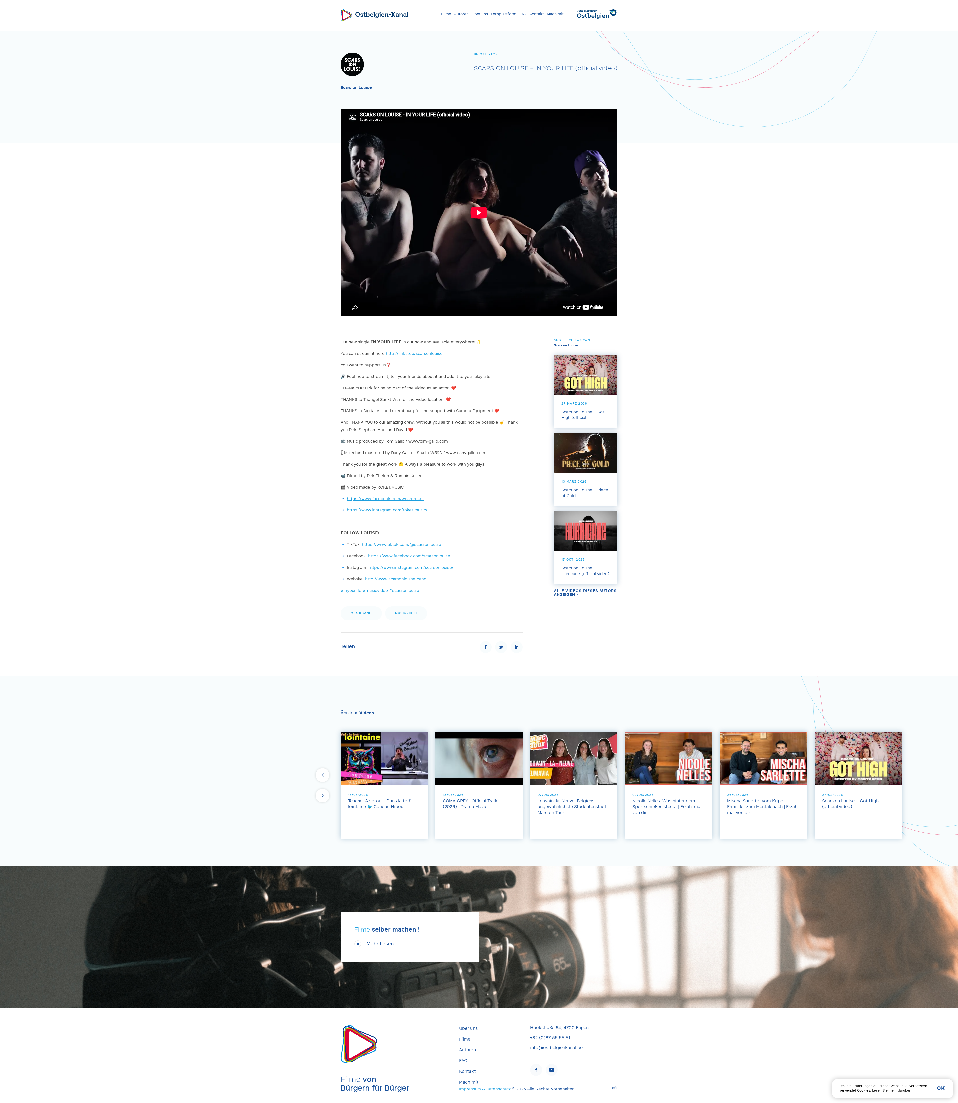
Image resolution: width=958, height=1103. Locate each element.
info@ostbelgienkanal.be (556, 1048)
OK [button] (941, 1088)
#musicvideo (375, 591)
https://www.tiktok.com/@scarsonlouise (401, 545)
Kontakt (537, 14)
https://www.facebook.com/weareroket (385, 499)
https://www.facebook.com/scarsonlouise (409, 556)
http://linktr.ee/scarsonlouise (414, 354)
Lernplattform (503, 14)
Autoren (461, 14)
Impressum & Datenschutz (485, 1089)
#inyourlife (351, 591)
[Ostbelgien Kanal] (346, 15)
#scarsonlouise (404, 591)
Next (322, 795)
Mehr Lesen (380, 944)
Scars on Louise (356, 88)
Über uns (480, 14)
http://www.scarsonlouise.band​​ (395, 579)
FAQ (523, 14)
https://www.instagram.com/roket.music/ (387, 510)
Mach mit (555, 14)
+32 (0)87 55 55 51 (550, 1038)
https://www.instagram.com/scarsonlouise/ (411, 568)
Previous (322, 775)
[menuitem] (446, 14)
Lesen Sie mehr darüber (891, 1090)
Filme (446, 14)
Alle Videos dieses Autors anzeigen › (585, 593)
